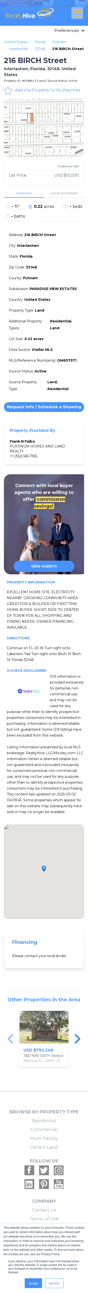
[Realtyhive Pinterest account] (44, 1184)
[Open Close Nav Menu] (77, 13)
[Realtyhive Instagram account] (59, 1170)
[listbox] (44, 127)
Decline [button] (54, 1283)
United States (15, 42)
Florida (39, 42)
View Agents (44, 566)
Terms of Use (44, 1219)
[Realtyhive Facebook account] (29, 1170)
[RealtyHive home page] (31, 13)
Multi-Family (44, 1138)
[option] (44, 127)
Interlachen (18, 49)
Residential (44, 1120)
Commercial (44, 1129)
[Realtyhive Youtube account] (59, 1184)
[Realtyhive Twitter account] (44, 1170)
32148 (40, 49)
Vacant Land (44, 1147)
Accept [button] (33, 1283)
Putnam (59, 42)
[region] (44, 1039)
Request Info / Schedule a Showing (44, 407)
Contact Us (44, 1210)
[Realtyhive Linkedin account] (29, 1184)
